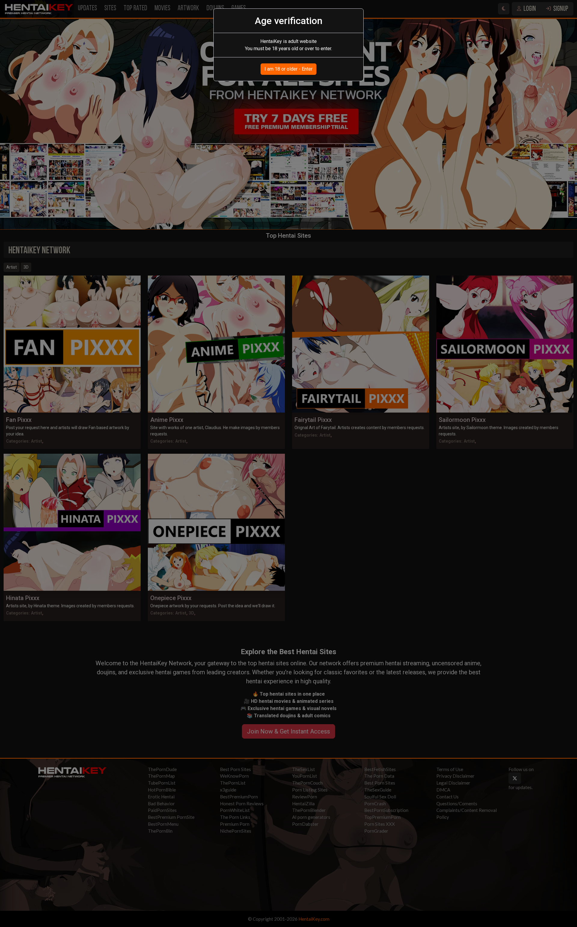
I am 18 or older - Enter (288, 69)
